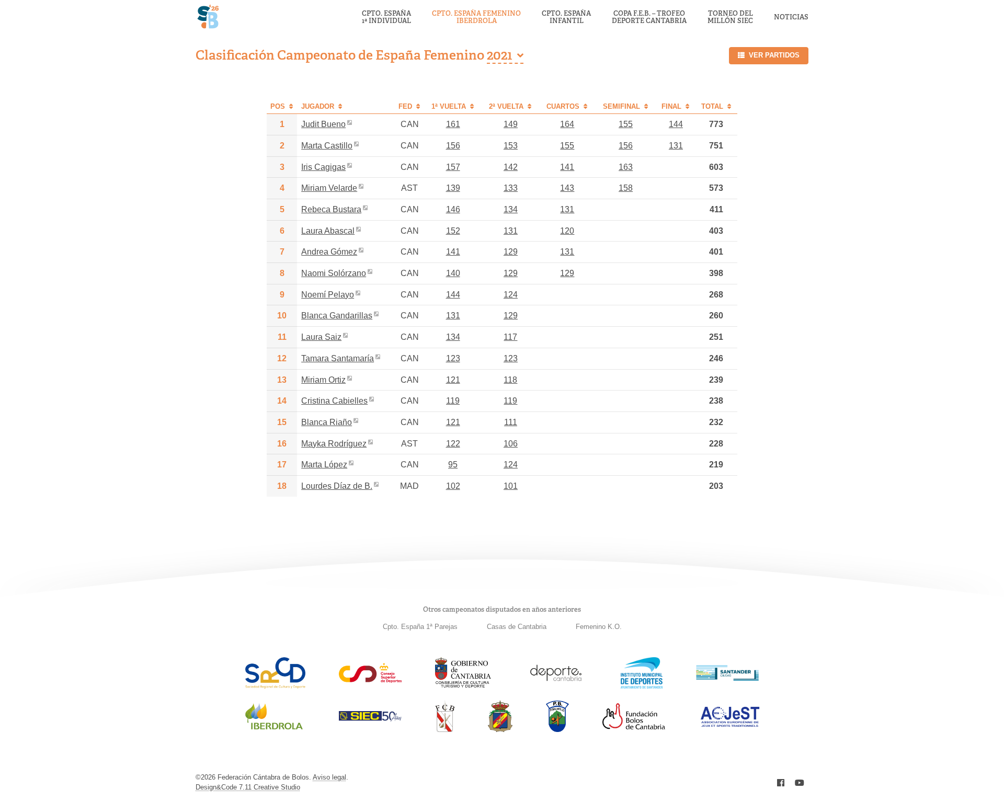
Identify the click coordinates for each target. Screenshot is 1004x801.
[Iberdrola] (274, 729)
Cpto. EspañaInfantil (566, 17)
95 (453, 464)
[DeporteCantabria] (555, 685)
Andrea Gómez (329, 251)
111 (510, 422)
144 (676, 124)
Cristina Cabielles (334, 400)
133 (511, 188)
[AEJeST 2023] (730, 724)
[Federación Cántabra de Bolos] (444, 729)
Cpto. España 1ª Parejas (420, 627)
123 (453, 358)
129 (511, 251)
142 (511, 167)
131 (676, 145)
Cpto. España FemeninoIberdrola (476, 17)
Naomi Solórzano (333, 273)
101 (511, 486)
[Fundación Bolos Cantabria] (633, 726)
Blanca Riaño (326, 422)
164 (567, 124)
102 (453, 486)
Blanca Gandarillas (336, 315)
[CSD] (370, 680)
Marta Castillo (326, 145)
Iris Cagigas (323, 167)
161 (453, 124)
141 (567, 167)
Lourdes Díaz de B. (336, 486)
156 (453, 145)
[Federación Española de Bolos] (500, 729)
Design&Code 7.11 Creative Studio (248, 787)
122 (453, 443)
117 (510, 337)
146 (453, 209)
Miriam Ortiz (323, 379)
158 (626, 188)
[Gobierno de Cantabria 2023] (463, 685)
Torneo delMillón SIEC (730, 17)
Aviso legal (329, 777)
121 (453, 379)
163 (626, 167)
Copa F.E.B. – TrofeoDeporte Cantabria (649, 17)
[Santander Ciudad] (727, 677)
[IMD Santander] (642, 685)
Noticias (791, 17)
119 (453, 400)
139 (453, 188)
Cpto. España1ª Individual (386, 17)
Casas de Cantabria (516, 627)
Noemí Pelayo (327, 294)
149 (511, 124)
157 (453, 167)
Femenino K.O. (599, 627)
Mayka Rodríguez (334, 443)
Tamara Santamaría (337, 358)
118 (510, 379)
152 (453, 230)
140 (453, 273)
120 (567, 230)
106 (511, 443)
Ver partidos (774, 55)
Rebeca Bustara (331, 209)
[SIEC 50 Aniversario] (370, 718)
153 (511, 145)
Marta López (324, 464)
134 (511, 209)
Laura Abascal (328, 230)
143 (567, 188)
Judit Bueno (323, 124)
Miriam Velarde (329, 188)
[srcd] (275, 685)
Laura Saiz (321, 337)
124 (511, 294)
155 (626, 124)
